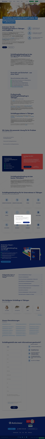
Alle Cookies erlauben (26, 222)
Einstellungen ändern (18, 222)
